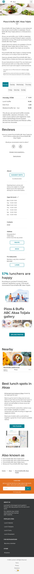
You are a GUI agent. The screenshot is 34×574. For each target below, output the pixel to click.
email (8, 225)
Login (17, 265)
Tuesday (12, 84)
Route (17, 242)
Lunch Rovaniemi (9, 534)
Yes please (17, 426)
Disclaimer (17, 568)
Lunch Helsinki (8, 523)
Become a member (9, 543)
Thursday (28, 84)
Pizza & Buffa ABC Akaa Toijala (22, 471)
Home (4, 471)
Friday (10, 90)
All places (7, 552)
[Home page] (3, 1)
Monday (5, 84)
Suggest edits (17, 175)
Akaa (17, 249)
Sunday (23, 90)
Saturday (16, 90)
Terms (17, 562)
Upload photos (17, 334)
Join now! (9, 261)
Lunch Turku (8, 530)
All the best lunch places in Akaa (13, 393)
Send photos (17, 156)
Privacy (17, 565)
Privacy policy (18, 491)
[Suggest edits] (26, 97)
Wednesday (20, 84)
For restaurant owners (17, 178)
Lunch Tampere (8, 527)
